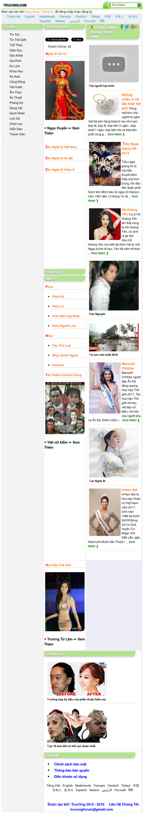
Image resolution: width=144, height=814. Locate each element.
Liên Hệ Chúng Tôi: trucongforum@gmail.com (105, 807)
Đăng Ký (48, 11)
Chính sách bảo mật (70, 764)
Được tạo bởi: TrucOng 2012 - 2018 (76, 804)
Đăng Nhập (32, 11)
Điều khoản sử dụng (70, 776)
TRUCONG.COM (14, 5)
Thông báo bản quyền (71, 770)
